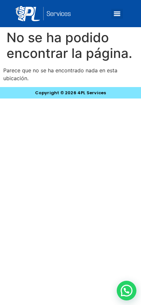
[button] (126, 290)
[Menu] (117, 14)
